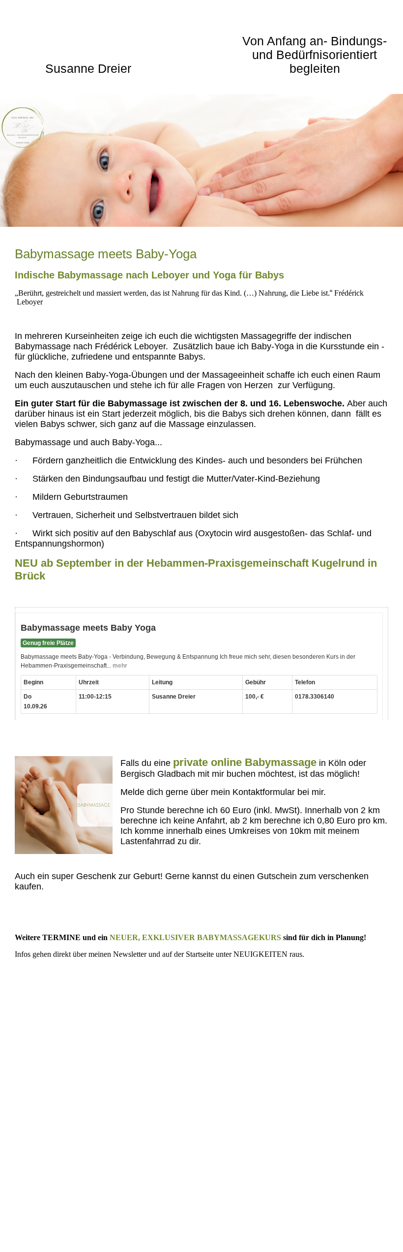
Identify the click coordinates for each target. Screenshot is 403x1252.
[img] (201, 160)
